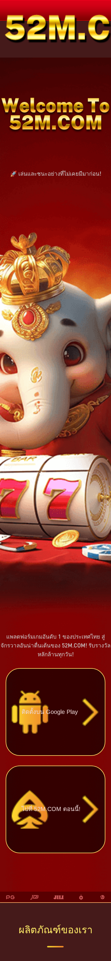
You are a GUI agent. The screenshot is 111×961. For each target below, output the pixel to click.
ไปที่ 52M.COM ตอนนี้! (51, 809)
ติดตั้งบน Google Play (50, 712)
